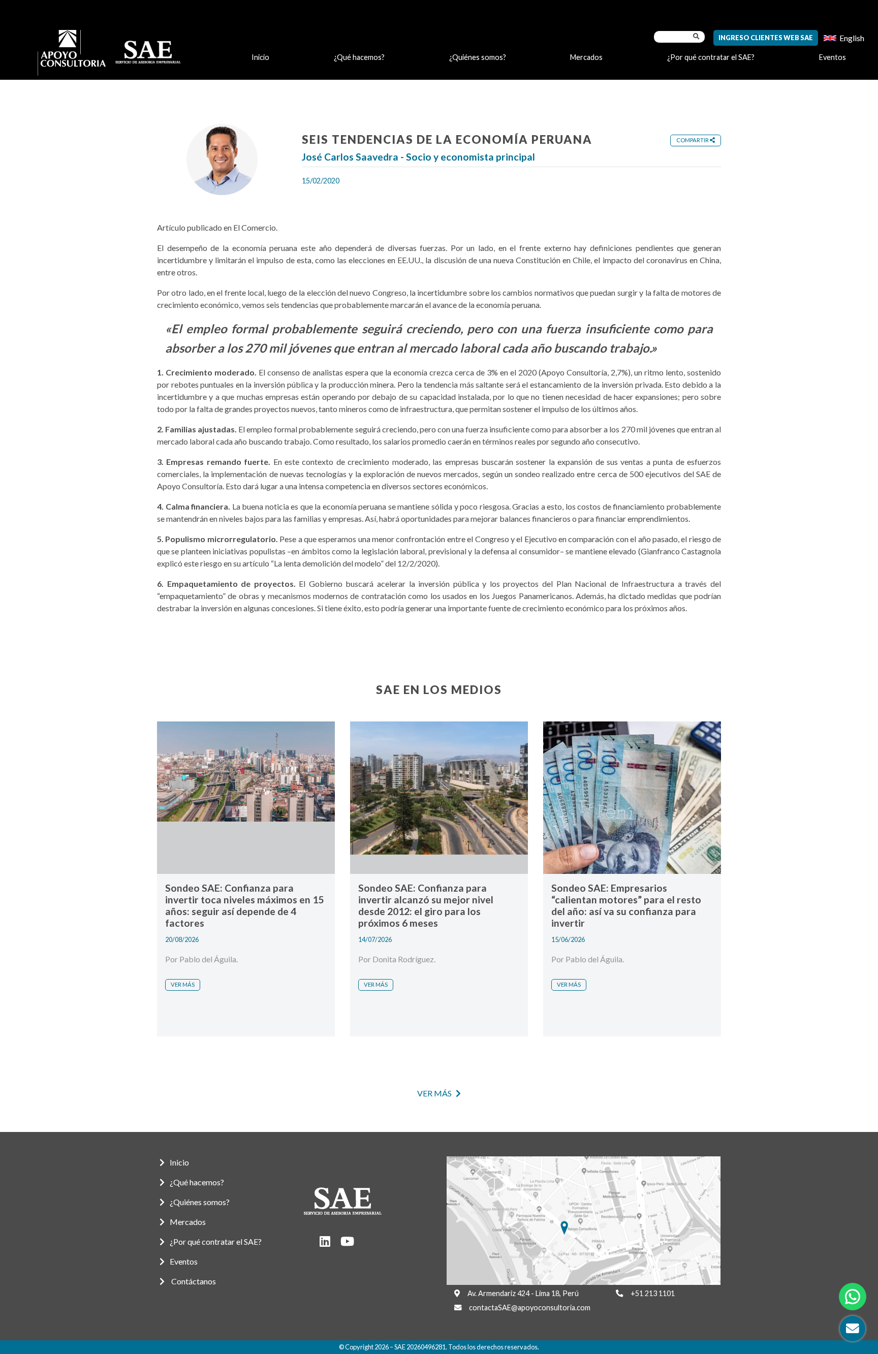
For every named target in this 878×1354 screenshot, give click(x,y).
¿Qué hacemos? (359, 57)
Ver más (183, 984)
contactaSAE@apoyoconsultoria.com (529, 1307)
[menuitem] (844, 37)
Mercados (586, 57)
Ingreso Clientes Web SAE (765, 38)
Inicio (260, 57)
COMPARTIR (693, 140)
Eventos (832, 57)
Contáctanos (193, 1281)
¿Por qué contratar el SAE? (711, 57)
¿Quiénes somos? (477, 57)
